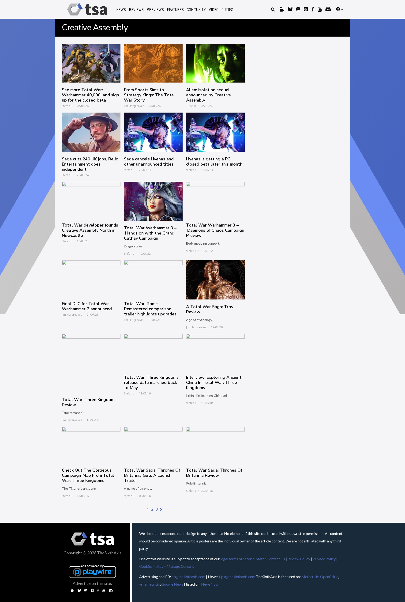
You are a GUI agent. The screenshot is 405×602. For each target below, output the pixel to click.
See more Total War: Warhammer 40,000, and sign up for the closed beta (90, 95)
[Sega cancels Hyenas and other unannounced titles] (153, 132)
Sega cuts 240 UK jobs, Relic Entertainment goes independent (90, 164)
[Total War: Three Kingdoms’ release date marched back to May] (153, 352)
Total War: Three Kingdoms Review (89, 402)
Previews (155, 9)
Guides (227, 9)
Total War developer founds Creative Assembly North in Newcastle (90, 230)
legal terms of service (237, 559)
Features (175, 9)
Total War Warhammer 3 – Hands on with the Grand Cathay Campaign (150, 233)
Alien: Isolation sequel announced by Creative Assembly (208, 95)
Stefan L (67, 106)
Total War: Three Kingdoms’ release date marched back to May (151, 382)
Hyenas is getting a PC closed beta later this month (214, 161)
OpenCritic (329, 576)
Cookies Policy (151, 566)
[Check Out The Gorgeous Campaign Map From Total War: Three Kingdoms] (91, 445)
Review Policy (299, 559)
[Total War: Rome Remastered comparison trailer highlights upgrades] (153, 278)
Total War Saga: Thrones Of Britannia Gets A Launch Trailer (152, 475)
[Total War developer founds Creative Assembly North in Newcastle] (91, 200)
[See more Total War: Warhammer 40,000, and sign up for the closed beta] (91, 63)
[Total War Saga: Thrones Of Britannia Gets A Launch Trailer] (153, 445)
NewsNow (209, 584)
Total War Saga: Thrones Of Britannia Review (214, 472)
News (121, 9)
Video (213, 9)
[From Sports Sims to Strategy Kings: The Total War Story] (153, 63)
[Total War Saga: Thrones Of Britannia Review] (215, 445)
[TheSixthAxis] (87, 16)
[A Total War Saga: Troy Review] (215, 279)
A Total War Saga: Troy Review (209, 309)
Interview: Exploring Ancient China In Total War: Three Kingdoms (213, 382)
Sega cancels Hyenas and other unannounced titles (149, 161)
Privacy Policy (324, 559)
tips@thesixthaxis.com (237, 576)
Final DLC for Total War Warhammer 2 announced (87, 306)
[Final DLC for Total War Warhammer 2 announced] (91, 278)
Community (196, 9)
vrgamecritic (149, 584)
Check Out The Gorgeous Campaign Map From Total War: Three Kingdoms (88, 475)
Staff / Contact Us (270, 559)
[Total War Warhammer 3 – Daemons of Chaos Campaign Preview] (215, 200)
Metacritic (310, 576)
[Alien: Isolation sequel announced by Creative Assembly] (215, 63)
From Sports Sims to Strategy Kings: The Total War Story (149, 95)
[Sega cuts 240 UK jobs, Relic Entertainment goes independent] (91, 132)
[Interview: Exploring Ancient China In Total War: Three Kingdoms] (215, 352)
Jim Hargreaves (134, 106)
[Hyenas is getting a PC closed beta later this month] (215, 132)
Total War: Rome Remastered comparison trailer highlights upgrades (150, 309)
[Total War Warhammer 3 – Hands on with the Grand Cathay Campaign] (153, 201)
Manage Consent (180, 566)
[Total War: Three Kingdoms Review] (91, 363)
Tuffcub (191, 106)
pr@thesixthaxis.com (188, 576)
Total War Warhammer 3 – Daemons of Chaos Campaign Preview (215, 230)
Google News (172, 584)
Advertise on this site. (92, 583)
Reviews (136, 9)
